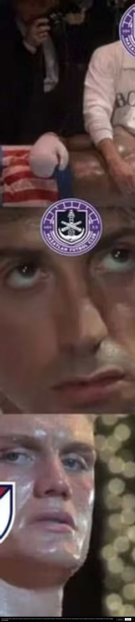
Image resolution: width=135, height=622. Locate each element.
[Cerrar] (133, 619)
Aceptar (128, 619)
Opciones (120, 619)
